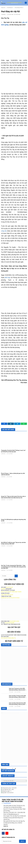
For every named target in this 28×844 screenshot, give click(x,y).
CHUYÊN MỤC (6, 645)
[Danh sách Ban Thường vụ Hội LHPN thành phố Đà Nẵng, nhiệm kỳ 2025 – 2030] (4, 697)
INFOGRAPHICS (6, 684)
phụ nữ (24, 22)
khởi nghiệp (5, 25)
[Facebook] (3, 833)
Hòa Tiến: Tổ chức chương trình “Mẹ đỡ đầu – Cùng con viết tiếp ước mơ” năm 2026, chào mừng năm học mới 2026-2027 (13, 567)
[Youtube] (6, 833)
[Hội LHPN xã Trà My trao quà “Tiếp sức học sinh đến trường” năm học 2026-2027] (14, 533)
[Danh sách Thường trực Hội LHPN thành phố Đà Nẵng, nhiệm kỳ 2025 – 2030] (4, 690)
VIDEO (4, 708)
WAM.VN (5, 826)
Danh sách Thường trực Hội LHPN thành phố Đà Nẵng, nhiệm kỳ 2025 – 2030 (17, 690)
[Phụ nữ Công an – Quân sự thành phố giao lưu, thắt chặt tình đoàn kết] (14, 464)
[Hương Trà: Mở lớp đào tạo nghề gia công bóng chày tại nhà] (14, 510)
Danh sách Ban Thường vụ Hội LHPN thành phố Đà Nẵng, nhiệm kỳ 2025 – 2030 (17, 697)
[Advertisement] (14, 43)
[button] (2, 769)
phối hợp (7, 277)
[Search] (16, 576)
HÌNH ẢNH (5, 764)
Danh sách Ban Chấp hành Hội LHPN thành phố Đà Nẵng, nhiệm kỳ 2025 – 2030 (17, 704)
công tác (4, 231)
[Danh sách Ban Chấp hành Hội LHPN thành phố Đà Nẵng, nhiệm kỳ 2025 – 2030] (4, 704)
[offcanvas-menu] (26, 3)
